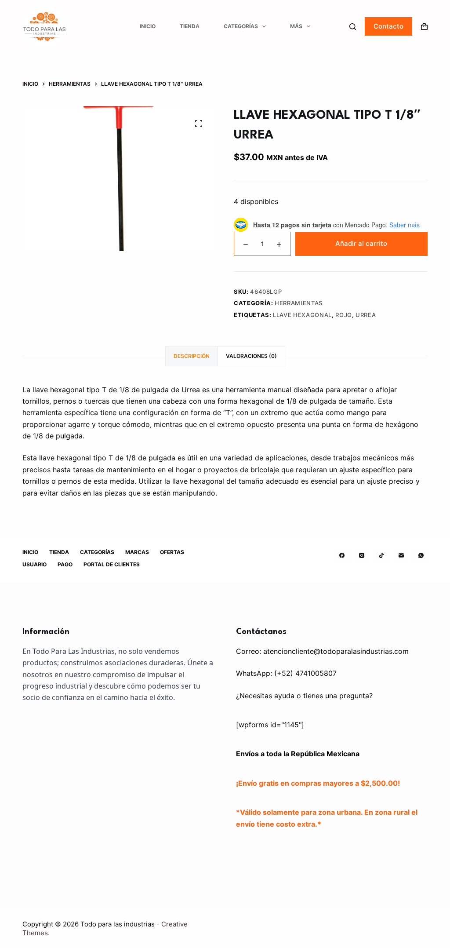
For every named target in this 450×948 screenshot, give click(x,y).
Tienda (190, 26)
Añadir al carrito (361, 243)
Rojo (343, 314)
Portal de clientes (111, 564)
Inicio (148, 26)
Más (296, 26)
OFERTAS (172, 552)
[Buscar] (352, 26)
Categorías (241, 26)
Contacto (388, 26)
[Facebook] (341, 555)
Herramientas (299, 302)
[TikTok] (381, 555)
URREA (366, 314)
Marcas (137, 552)
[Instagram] (361, 555)
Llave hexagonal (302, 314)
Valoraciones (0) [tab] (251, 356)
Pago (65, 564)
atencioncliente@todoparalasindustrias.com (336, 651)
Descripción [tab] (192, 356)
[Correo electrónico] (401, 555)
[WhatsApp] (421, 555)
